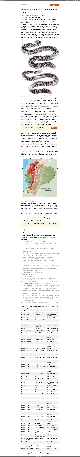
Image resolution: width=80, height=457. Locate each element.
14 (33, 204)
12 (35, 131)
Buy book (78, 0)
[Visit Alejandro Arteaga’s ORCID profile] (24, 230)
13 (36, 131)
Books (67, 0)
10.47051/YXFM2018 (25, 4)
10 (35, 120)
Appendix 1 (47, 199)
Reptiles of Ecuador (25, 15)
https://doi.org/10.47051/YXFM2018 (47, 237)
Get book (54, 127)
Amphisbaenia (33, 15)
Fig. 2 (22, 156)
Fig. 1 (51, 34)
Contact (73, 0)
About (70, 0)
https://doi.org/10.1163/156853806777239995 (46, 288)
